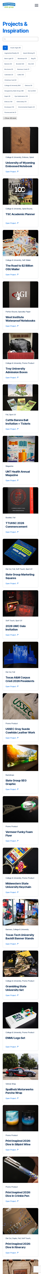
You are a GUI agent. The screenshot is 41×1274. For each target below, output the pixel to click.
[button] (5, 48)
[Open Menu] (36, 5)
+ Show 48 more (10, 118)
